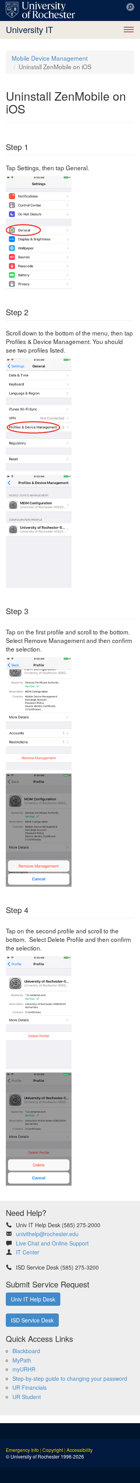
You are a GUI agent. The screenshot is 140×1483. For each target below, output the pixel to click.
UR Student (26, 1397)
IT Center (27, 1252)
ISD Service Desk (32, 1320)
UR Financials (29, 1387)
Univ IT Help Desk (33, 1299)
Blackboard (26, 1351)
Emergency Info (22, 1449)
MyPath (21, 1360)
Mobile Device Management (50, 58)
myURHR (23, 1369)
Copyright (52, 1449)
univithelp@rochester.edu (47, 1234)
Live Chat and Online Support (52, 1243)
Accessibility (79, 1449)
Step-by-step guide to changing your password (69, 1378)
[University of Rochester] (40, 10)
